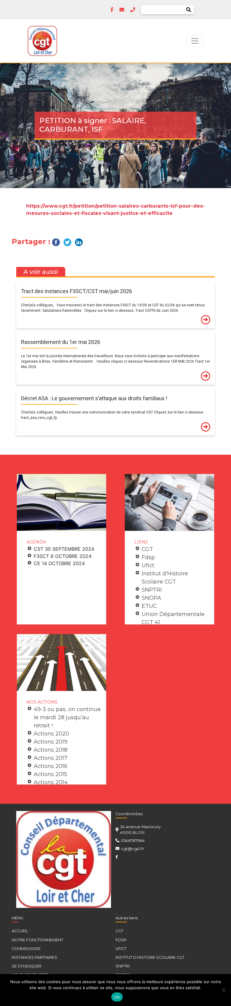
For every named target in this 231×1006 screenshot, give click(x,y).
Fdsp (148, 557)
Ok (117, 997)
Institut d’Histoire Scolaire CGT (150, 957)
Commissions (26, 948)
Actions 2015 (50, 774)
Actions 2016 (50, 766)
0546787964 (133, 840)
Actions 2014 (51, 782)
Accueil (20, 931)
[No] (223, 990)
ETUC (149, 606)
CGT (147, 549)
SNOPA (151, 598)
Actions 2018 (50, 750)
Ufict (148, 565)
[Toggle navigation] (194, 41)
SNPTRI (152, 590)
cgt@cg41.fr (132, 849)
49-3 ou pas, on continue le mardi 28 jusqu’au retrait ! (67, 717)
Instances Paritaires (34, 957)
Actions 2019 (50, 741)
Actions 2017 (50, 758)
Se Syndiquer (27, 966)
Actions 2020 (51, 733)
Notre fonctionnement (37, 940)
